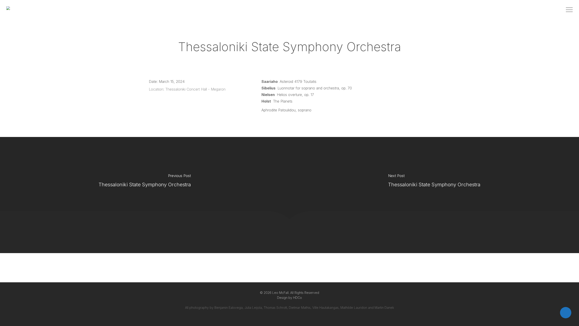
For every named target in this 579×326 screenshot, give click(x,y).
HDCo (297, 298)
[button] (569, 9)
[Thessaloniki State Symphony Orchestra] (145, 181)
